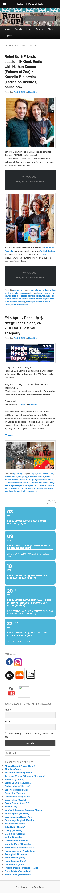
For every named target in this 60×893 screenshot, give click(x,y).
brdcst (46, 289)
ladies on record (30, 482)
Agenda (8, 35)
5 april (33, 473)
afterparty (22, 476)
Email (7, 721)
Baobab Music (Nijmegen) (17, 786)
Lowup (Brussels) (13, 830)
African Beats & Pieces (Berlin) (20, 765)
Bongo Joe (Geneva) (15, 793)
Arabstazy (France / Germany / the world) (25, 775)
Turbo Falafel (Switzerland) (18, 871)
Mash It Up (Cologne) (15, 833)
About (7, 29)
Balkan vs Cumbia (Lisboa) (18, 782)
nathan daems (35, 298)
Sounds (18, 29)
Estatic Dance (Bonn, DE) (17, 803)
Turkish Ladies (47, 250)
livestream (16, 298)
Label (28, 29)
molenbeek (44, 482)
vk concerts (32, 491)
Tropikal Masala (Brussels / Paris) (21, 867)
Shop (50, 29)
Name (8, 709)
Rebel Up (32, 91)
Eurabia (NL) (11, 806)
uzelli (13, 304)
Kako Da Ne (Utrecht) (15, 826)
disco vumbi (25, 479)
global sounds (46, 479)
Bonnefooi (32, 476)
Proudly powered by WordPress (30, 887)
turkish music (40, 488)
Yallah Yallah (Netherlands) (18, 874)
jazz (14, 295)
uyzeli (19, 491)
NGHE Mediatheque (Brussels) (19, 847)
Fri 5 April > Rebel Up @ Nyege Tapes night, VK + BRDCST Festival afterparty (24, 325)
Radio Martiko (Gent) (15, 857)
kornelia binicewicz (36, 295)
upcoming (17, 289)
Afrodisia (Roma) (13, 769)
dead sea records (20, 292)
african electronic (45, 473)
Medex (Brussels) (13, 837)
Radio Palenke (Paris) (15, 860)
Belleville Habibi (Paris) (16, 789)
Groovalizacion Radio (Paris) (19, 816)
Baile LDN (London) (14, 779)
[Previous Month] (49, 502)
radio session (11, 301)
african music (11, 476)
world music (22, 304)
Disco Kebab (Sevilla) (15, 799)
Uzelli (43, 254)
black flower (36, 289)
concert (15, 479)
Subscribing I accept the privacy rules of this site (29, 735)
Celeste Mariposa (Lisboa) (17, 796)
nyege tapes (16, 485)
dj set (31, 292)
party (36, 485)
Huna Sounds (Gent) (15, 823)
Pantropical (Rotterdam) (16, 854)
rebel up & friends (34, 301)
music (25, 298)
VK (24, 491)
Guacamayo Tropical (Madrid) (19, 820)
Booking (39, 29)
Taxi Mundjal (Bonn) (14, 864)
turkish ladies (27, 488)
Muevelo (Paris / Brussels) (18, 844)
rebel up (21, 301)
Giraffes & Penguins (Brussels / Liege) (23, 809)
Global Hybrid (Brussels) (17, 813)
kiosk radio (22, 295)
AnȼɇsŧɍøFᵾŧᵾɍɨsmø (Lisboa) (18, 772)
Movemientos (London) (16, 840)
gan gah (36, 479)
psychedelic (48, 298)
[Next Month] (54, 502)
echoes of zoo (41, 292)
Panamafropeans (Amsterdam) (20, 850)
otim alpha (28, 485)
